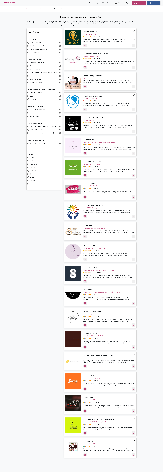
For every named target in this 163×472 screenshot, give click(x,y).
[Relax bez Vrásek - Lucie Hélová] (73, 59)
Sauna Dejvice (88, 376)
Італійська (33, 177)
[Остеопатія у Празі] (60, 99)
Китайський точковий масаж (39, 46)
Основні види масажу (34, 59)
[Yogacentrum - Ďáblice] (73, 167)
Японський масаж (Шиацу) (38, 49)
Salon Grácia (88, 441)
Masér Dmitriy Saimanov (92, 76)
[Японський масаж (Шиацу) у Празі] (60, 49)
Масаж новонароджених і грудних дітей (43, 126)
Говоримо (30, 154)
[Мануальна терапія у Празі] (60, 93)
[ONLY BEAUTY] (73, 251)
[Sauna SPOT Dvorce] (73, 273)
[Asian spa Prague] (73, 339)
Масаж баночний (35, 79)
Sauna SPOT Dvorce (91, 268)
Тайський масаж (35, 42)
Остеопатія (33, 99)
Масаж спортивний (36, 69)
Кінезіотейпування (36, 82)
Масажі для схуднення (35, 106)
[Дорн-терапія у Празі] (60, 96)
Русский (32, 167)
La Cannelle (87, 290)
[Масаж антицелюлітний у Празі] (60, 110)
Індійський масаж (35, 52)
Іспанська (33, 180)
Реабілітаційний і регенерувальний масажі (44, 72)
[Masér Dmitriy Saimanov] (73, 81)
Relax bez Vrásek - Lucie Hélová (95, 54)
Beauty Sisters (89, 184)
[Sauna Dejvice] (73, 381)
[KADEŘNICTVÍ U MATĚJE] (73, 123)
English (32, 161)
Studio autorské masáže (92, 96)
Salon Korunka (89, 140)
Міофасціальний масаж (37, 76)
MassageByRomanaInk (92, 312)
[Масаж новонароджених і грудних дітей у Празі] (60, 127)
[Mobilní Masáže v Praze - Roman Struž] (73, 361)
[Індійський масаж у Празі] (60, 53)
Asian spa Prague (90, 333)
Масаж (49, 9)
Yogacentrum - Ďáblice (92, 162)
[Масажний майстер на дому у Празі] (60, 143)
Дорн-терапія (34, 96)
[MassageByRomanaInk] (73, 317)
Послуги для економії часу (36, 140)
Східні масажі (32, 39)
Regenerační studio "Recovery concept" (99, 419)
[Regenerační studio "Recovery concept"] (73, 425)
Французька (34, 174)
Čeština (32, 157)
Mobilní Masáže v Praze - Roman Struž (98, 355)
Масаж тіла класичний (37, 63)
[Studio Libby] (73, 403)
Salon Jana (87, 226)
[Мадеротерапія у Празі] (60, 116)
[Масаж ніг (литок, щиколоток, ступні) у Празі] (60, 133)
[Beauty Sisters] (73, 189)
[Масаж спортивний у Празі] (60, 70)
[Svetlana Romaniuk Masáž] (73, 211)
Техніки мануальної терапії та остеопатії (41, 89)
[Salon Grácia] (73, 447)
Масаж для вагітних (36, 129)
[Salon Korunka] (73, 145)
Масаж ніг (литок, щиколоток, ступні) (42, 133)
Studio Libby (88, 398)
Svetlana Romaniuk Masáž (93, 205)
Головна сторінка (31, 9)
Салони (42, 9)
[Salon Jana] (73, 231)
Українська (33, 164)
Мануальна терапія (36, 93)
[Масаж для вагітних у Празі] (60, 130)
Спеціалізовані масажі (34, 123)
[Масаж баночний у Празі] (60, 79)
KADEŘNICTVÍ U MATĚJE (93, 118)
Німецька (33, 170)
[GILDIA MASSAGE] (73, 37)
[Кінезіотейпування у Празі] (60, 83)
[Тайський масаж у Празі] (60, 43)
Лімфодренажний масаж (38, 113)
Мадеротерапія (35, 116)
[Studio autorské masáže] (73, 101)
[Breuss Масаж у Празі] (60, 66)
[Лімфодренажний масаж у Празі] (60, 113)
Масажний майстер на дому (39, 143)
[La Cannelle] (73, 295)
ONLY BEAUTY (89, 246)
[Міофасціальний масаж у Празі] (60, 76)
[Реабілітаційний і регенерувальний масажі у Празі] (60, 73)
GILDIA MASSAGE (90, 32)
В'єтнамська (34, 184)
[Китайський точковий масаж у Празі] (60, 46)
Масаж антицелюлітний (37, 109)
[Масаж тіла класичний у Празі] (60, 63)
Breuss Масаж (34, 66)
